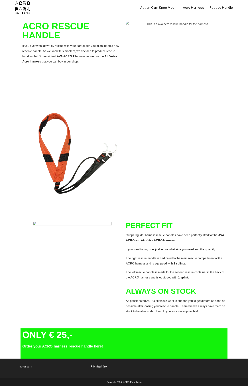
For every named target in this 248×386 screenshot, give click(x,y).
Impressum (25, 366)
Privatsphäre (98, 366)
